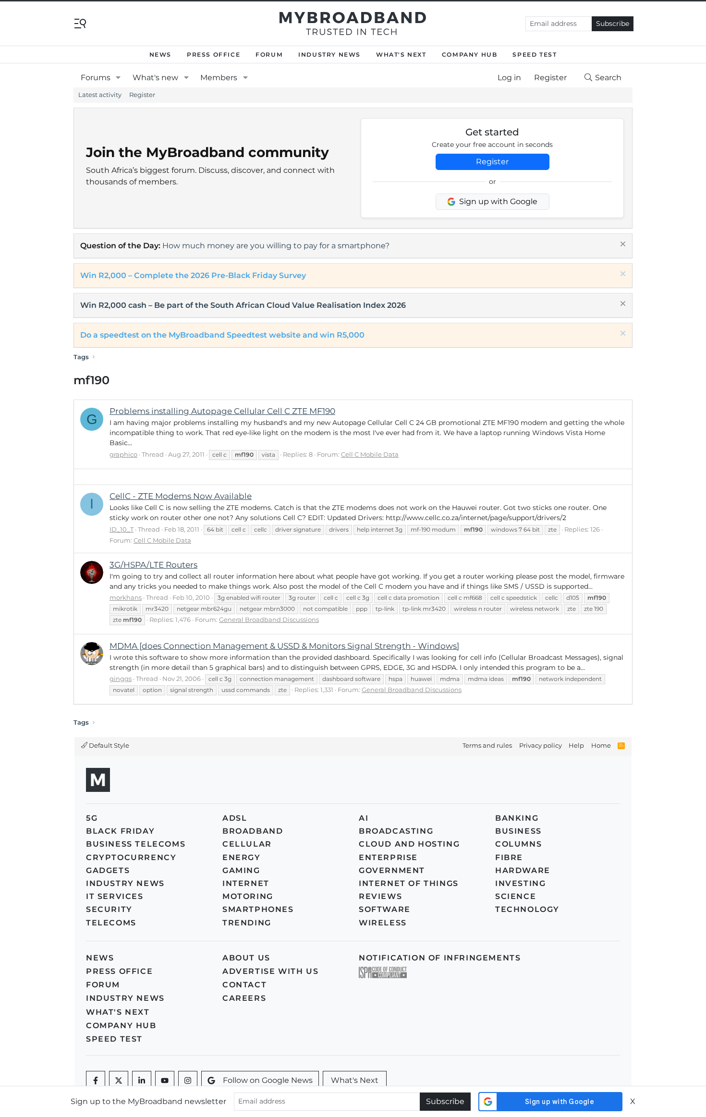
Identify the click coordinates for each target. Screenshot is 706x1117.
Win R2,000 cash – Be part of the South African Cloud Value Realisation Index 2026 (243, 305)
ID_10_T (122, 529)
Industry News (329, 54)
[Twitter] (118, 1080)
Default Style (108, 745)
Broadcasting (396, 831)
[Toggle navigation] (80, 22)
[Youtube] (164, 1080)
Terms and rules (487, 745)
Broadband (252, 831)
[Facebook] (95, 1080)
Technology (527, 909)
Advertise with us (270, 971)
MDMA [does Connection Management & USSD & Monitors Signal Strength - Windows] (284, 646)
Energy (241, 857)
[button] (118, 77)
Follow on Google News (268, 1080)
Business (518, 831)
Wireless (383, 922)
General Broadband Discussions (269, 619)
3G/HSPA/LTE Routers (153, 565)
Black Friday (120, 831)
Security (109, 909)
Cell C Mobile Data (370, 454)
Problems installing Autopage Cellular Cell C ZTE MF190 (222, 411)
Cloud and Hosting (409, 844)
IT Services (115, 896)
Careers (244, 998)
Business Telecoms (135, 844)
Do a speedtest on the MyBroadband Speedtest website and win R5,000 (222, 335)
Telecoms (111, 922)
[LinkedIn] (141, 1080)
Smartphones (258, 909)
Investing (520, 883)
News (160, 54)
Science (515, 896)
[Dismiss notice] (622, 245)
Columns (518, 844)
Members (218, 77)
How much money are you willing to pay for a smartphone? (276, 245)
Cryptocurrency (131, 857)
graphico (123, 454)
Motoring (247, 896)
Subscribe (612, 23)
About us (246, 957)
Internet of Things (409, 883)
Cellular (247, 844)
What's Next (401, 54)
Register (142, 94)
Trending (246, 922)
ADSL (234, 818)
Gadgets (108, 870)
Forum (269, 54)
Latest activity (100, 94)
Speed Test (534, 54)
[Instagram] (187, 1080)
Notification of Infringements (440, 957)
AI (363, 818)
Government (392, 870)
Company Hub (470, 54)
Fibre (509, 857)
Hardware (522, 870)
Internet (245, 883)
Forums (95, 77)
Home (601, 745)
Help (576, 745)
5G (91, 818)
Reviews (380, 896)
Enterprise (388, 857)
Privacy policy (540, 745)
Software (385, 909)
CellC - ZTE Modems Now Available (181, 496)
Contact (244, 984)
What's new (155, 77)
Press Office (213, 54)
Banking (516, 818)
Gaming (241, 870)
